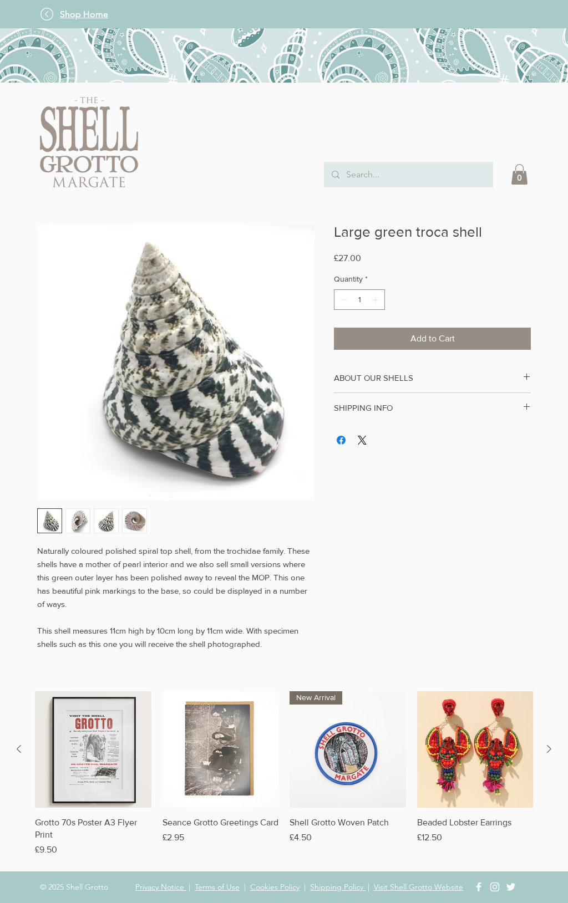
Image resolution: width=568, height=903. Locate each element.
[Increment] (376, 299)
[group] (284, 774)
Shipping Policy (338, 887)
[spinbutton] (359, 299)
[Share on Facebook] (341, 440)
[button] (548, 13)
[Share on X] (362, 440)
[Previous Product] (19, 749)
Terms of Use (217, 887)
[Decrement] (342, 299)
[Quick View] (93, 749)
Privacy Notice (160, 887)
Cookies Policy (275, 887)
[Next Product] (549, 749)
